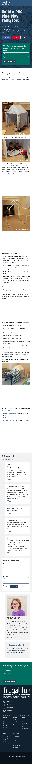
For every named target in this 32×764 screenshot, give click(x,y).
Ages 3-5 (9, 31)
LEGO (4, 740)
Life (14, 724)
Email (26, 37)
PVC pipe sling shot (8, 420)
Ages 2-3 (4, 31)
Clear (7, 586)
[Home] (6, 3)
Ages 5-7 (5, 723)
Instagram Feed (16, 645)
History (24, 721)
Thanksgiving (16, 747)
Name (5, 570)
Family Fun (5, 741)
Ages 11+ (5, 727)
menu (29, 4)
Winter (14, 738)
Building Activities (18, 31)
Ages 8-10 (5, 725)
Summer (15, 743)
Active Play (5, 736)
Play (4, 734)
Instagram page (11, 652)
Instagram (10, 707)
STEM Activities (26, 728)
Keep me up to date (9, 61)
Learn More (10, 637)
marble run (24, 77)
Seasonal (16, 734)
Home (15, 717)
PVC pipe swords (8, 418)
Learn (24, 717)
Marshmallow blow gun (9, 413)
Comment (6, 576)
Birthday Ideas (16, 736)
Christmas (15, 749)
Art (23, 719)
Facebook (9, 704)
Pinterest (9, 701)
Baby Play (5, 738)
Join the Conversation (18, 27)
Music (23, 726)
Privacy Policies (21, 756)
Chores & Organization (16, 722)
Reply (9, 479)
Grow (5, 717)
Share (7, 37)
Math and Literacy (24, 724)
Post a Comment (8, 459)
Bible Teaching (16, 719)
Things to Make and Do (6, 744)
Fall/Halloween (16, 745)
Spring (14, 740)
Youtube (9, 710)
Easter (14, 741)
